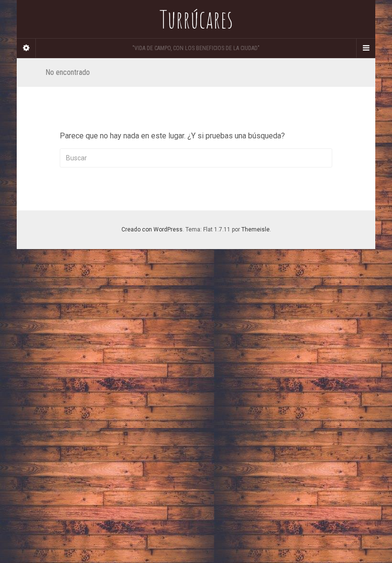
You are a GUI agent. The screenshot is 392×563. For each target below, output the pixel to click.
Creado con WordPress (152, 229)
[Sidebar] (26, 48)
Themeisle (255, 229)
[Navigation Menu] (365, 48)
